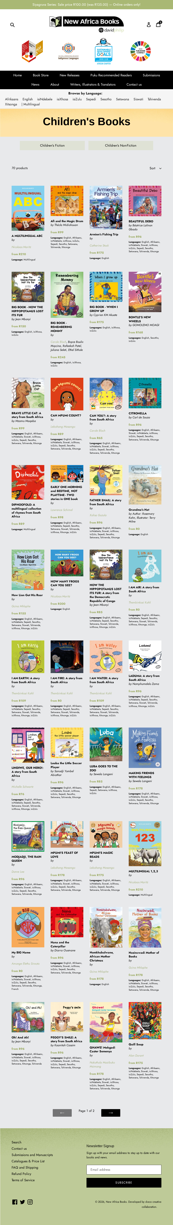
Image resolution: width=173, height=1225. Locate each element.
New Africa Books (116, 1202)
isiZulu (77, 99)
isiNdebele (44, 99)
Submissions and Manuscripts (32, 1154)
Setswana (122, 99)
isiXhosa (62, 99)
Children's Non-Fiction (120, 145)
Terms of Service (23, 1180)
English (28, 99)
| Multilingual (31, 104)
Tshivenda (154, 99)
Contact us (134, 84)
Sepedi (91, 99)
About (54, 84)
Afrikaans (11, 99)
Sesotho (106, 99)
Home (17, 75)
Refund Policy (21, 1173)
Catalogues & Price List (28, 1161)
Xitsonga (11, 104)
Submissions (151, 75)
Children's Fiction (52, 145)
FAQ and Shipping (25, 1167)
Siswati (138, 99)
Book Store (41, 75)
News (35, 84)
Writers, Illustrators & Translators (92, 84)
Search (16, 1142)
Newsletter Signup (100, 1146)
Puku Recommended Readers (111, 75)
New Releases (69, 75)
